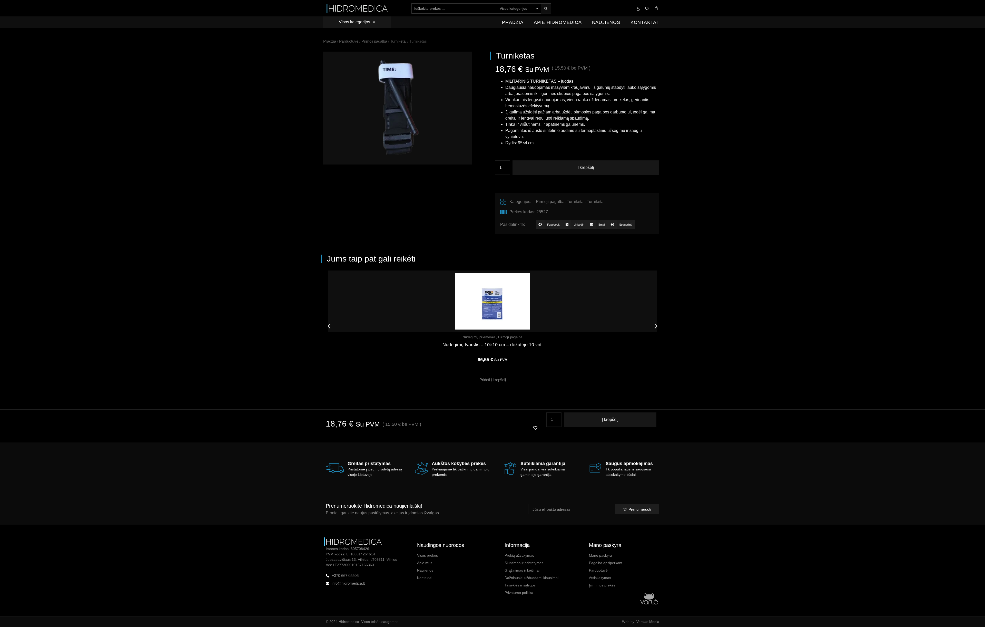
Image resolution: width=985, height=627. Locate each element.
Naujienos (606, 22)
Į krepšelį (586, 167)
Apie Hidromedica (558, 22)
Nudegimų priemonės (479, 337)
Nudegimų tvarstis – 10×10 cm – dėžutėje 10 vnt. (492, 344)
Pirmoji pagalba (374, 41)
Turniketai (398, 41)
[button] (549, 224)
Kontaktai (644, 22)
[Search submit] (546, 8)
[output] (397, 108)
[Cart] (656, 8)
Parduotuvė (348, 41)
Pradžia (513, 22)
